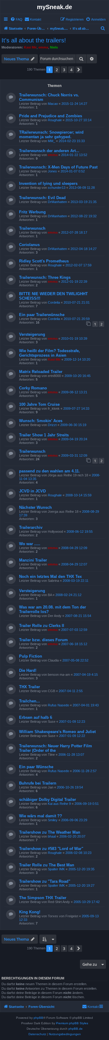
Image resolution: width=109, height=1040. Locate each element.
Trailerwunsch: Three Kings (45, 277)
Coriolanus (29, 244)
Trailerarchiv (30, 527)
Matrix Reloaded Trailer (40, 371)
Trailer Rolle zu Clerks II (41, 625)
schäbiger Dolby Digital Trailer (47, 799)
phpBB (38, 1017)
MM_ (51, 141)
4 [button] (71, 69)
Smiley (53, 820)
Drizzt (52, 425)
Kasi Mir (30, 47)
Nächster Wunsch (35, 507)
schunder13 (56, 187)
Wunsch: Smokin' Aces (40, 420)
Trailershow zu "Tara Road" (44, 881)
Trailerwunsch (32, 228)
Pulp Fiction (30, 656)
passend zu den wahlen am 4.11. (49, 471)
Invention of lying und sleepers (48, 183)
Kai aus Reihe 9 (59, 803)
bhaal (52, 836)
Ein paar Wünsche (36, 767)
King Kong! (29, 912)
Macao (53, 103)
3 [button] (64, 69)
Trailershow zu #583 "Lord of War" (51, 848)
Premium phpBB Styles (72, 1023)
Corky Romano (33, 388)
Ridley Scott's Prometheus (44, 261)
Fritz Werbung (32, 212)
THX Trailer (29, 687)
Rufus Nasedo (58, 705)
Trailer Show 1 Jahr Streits (44, 435)
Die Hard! (27, 670)
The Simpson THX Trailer (42, 897)
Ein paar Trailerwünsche (41, 314)
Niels (54, 47)
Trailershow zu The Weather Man (49, 832)
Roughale (55, 120)
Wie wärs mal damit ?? (40, 816)
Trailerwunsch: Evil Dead (42, 197)
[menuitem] (16, 19)
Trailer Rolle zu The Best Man (46, 865)
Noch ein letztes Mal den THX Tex (50, 576)
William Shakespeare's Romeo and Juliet (57, 731)
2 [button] (57, 69)
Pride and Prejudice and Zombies (50, 116)
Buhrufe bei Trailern (37, 783)
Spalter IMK (56, 869)
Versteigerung (32, 334)
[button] (78, 69)
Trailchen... (29, 701)
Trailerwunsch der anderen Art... (49, 150)
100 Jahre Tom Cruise (39, 404)
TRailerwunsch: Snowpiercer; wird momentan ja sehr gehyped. (51, 134)
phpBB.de (75, 1028)
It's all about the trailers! (34, 40)
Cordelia (54, 302)
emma (43, 47)
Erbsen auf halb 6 (35, 717)
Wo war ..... (29, 544)
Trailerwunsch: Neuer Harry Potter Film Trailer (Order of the (55, 748)
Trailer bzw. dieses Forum (43, 640)
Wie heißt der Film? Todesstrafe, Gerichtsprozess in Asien (49, 353)
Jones (52, 171)
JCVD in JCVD (32, 491)
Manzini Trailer (33, 560)
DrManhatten (57, 202)
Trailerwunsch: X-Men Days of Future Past (58, 167)
